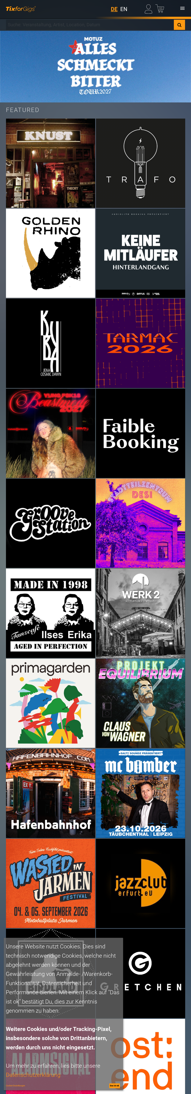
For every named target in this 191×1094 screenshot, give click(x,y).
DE (114, 9)
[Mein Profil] (149, 8)
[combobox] (90, 25)
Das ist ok (114, 1085)
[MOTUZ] (95, 66)
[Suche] (179, 25)
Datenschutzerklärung (33, 1074)
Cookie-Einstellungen (15, 1085)
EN (123, 9)
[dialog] (63, 1014)
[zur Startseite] (21, 8)
